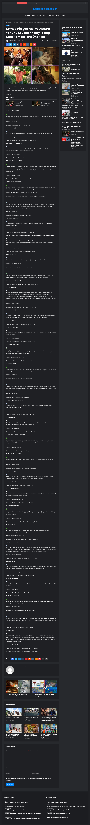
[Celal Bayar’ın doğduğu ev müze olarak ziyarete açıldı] (14, 712)
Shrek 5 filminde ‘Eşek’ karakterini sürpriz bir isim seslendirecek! (30, 736)
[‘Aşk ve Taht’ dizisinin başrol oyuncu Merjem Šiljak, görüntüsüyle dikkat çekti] (49, 712)
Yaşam (57, 15)
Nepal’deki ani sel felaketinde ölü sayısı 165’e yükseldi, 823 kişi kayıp (76, 93)
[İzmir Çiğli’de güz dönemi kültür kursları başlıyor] (14, 728)
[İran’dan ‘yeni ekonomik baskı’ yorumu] (66, 113)
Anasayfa (27, 15)
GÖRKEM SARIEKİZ (12, 40)
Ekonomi (39, 15)
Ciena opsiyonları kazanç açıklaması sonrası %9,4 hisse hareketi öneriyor (71, 63)
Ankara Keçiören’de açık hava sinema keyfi (77, 132)
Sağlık (45, 15)
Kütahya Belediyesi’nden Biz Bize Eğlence (31, 718)
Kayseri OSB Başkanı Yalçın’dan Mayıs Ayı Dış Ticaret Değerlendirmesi (72, 106)
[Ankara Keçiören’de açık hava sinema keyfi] (10, 103)
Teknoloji (51, 15)
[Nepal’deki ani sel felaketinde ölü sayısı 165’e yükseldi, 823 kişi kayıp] (66, 92)
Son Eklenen (73, 22)
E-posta (8, 773)
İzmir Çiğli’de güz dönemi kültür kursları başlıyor (12, 735)
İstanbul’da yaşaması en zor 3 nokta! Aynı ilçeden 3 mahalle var (77, 85)
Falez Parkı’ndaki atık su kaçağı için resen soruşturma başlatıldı (73, 118)
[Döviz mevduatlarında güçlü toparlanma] (66, 69)
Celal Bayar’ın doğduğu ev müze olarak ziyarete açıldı (13, 718)
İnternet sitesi (35, 773)
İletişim (63, 15)
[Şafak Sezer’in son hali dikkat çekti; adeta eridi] (36, 103)
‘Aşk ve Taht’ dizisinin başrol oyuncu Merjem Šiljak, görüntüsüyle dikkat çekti (48, 719)
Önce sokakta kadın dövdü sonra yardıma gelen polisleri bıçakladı (77, 100)
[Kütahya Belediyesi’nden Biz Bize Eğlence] (31, 712)
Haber (33, 15)
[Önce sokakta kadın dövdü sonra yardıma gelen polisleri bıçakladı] (66, 101)
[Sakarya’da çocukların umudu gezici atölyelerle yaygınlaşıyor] (49, 728)
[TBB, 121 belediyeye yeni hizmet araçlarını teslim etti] (66, 40)
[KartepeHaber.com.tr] (45, 9)
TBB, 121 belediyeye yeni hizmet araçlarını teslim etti (77, 40)
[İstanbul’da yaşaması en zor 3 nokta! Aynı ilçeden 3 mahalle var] (66, 86)
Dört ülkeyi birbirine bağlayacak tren (71, 122)
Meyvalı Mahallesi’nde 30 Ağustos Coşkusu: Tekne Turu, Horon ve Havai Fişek (44, 3)
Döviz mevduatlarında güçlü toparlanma (77, 68)
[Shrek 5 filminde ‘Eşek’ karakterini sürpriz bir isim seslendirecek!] (31, 728)
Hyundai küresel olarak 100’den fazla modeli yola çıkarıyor (71, 127)
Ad (7, 767)
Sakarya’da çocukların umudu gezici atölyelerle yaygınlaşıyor (49, 736)
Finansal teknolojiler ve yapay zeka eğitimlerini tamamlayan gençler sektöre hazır (77, 53)
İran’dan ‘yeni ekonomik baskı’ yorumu (77, 111)
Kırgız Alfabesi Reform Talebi (69, 59)
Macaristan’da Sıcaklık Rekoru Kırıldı (77, 33)
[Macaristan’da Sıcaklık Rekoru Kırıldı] (66, 34)
